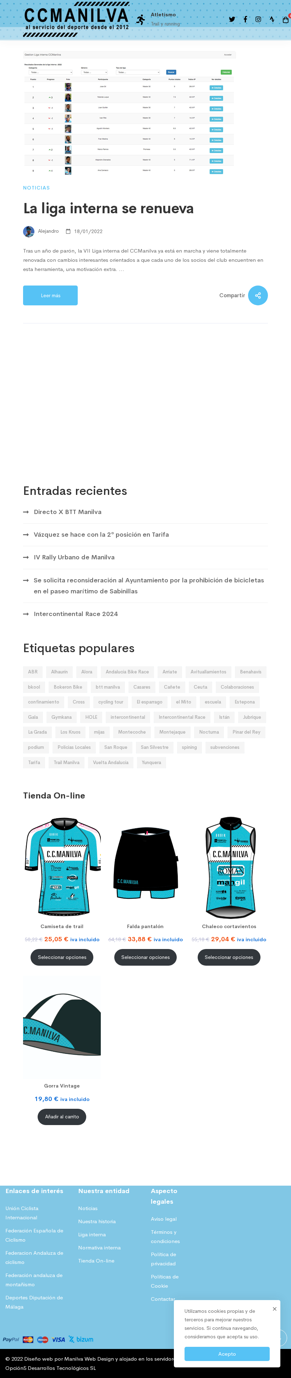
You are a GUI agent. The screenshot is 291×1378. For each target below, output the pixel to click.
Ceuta (200, 687)
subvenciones (225, 747)
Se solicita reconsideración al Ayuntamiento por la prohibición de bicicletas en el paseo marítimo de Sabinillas (149, 585)
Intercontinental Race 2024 (76, 614)
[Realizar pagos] (48, 1334)
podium (36, 747)
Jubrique (252, 717)
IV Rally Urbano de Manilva (74, 557)
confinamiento (43, 702)
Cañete (172, 687)
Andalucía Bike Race (127, 672)
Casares (141, 687)
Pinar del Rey (246, 732)
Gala (33, 717)
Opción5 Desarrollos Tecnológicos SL (50, 1368)
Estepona (245, 702)
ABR (33, 672)
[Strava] (272, 19)
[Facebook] (245, 19)
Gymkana (61, 717)
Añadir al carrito (62, 1117)
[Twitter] (232, 19)
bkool (34, 687)
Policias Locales (74, 747)
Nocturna (209, 732)
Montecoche (132, 732)
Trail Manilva (66, 762)
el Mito (183, 702)
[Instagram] (258, 19)
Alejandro (48, 231)
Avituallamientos (208, 672)
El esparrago (150, 702)
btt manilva (108, 687)
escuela (213, 702)
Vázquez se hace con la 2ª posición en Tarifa (101, 534)
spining (189, 747)
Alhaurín (59, 672)
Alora (86, 672)
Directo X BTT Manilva (67, 512)
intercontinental (128, 717)
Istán (224, 717)
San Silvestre (155, 747)
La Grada (37, 732)
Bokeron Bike (68, 687)
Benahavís (251, 672)
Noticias (36, 188)
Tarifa (34, 762)
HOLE (91, 717)
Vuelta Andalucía (110, 762)
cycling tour (110, 702)
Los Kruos (70, 732)
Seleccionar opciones (62, 957)
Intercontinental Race (182, 717)
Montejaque (172, 732)
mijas (99, 732)
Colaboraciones (237, 687)
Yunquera (151, 762)
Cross (79, 702)
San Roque (115, 747)
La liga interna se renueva (108, 208)
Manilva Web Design (89, 1358)
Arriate (170, 672)
